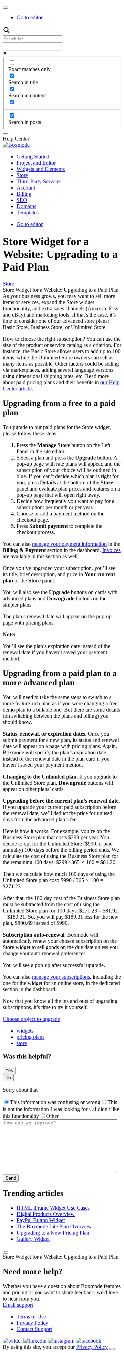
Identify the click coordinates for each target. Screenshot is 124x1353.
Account (26, 188)
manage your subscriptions (61, 977)
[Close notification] (112, 1349)
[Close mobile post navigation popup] (5, 1252)
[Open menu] (5, 8)
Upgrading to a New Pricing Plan (53, 1233)
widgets (25, 1031)
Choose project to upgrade (31, 1019)
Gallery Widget (33, 1239)
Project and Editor (36, 163)
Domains (26, 206)
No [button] (8, 1077)
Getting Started (33, 157)
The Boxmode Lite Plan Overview (54, 1226)
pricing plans (30, 1037)
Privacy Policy (32, 1323)
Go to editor (30, 17)
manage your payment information (69, 544)
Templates (28, 212)
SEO (22, 200)
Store (22, 175)
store (22, 1043)
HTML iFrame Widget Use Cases (53, 1208)
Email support (18, 1305)
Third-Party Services (39, 181)
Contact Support (34, 1329)
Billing (24, 194)
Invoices (111, 550)
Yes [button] (9, 1070)
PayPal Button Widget (41, 1220)
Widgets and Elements (41, 169)
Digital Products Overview (46, 1214)
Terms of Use (31, 1317)
